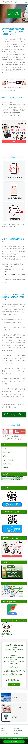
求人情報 (5, 467)
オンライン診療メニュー (12, 274)
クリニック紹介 (7, 464)
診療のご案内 (6, 452)
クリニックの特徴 (8, 460)
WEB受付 (14, 684)
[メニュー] (26, 2)
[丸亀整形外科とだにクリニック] (9, 2)
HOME (4, 448)
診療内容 (5, 456)
